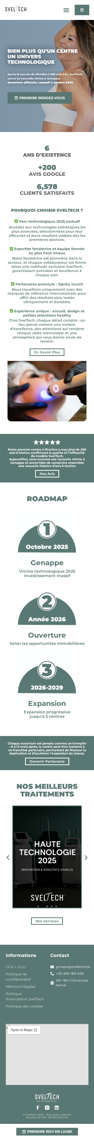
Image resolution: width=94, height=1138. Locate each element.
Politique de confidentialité (18, 977)
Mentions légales (20, 986)
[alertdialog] (47, 1131)
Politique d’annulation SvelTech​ (25, 996)
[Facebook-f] (37, 1107)
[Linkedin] (56, 1107)
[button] (66, 10)
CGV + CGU (16, 967)
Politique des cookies (24, 1006)
